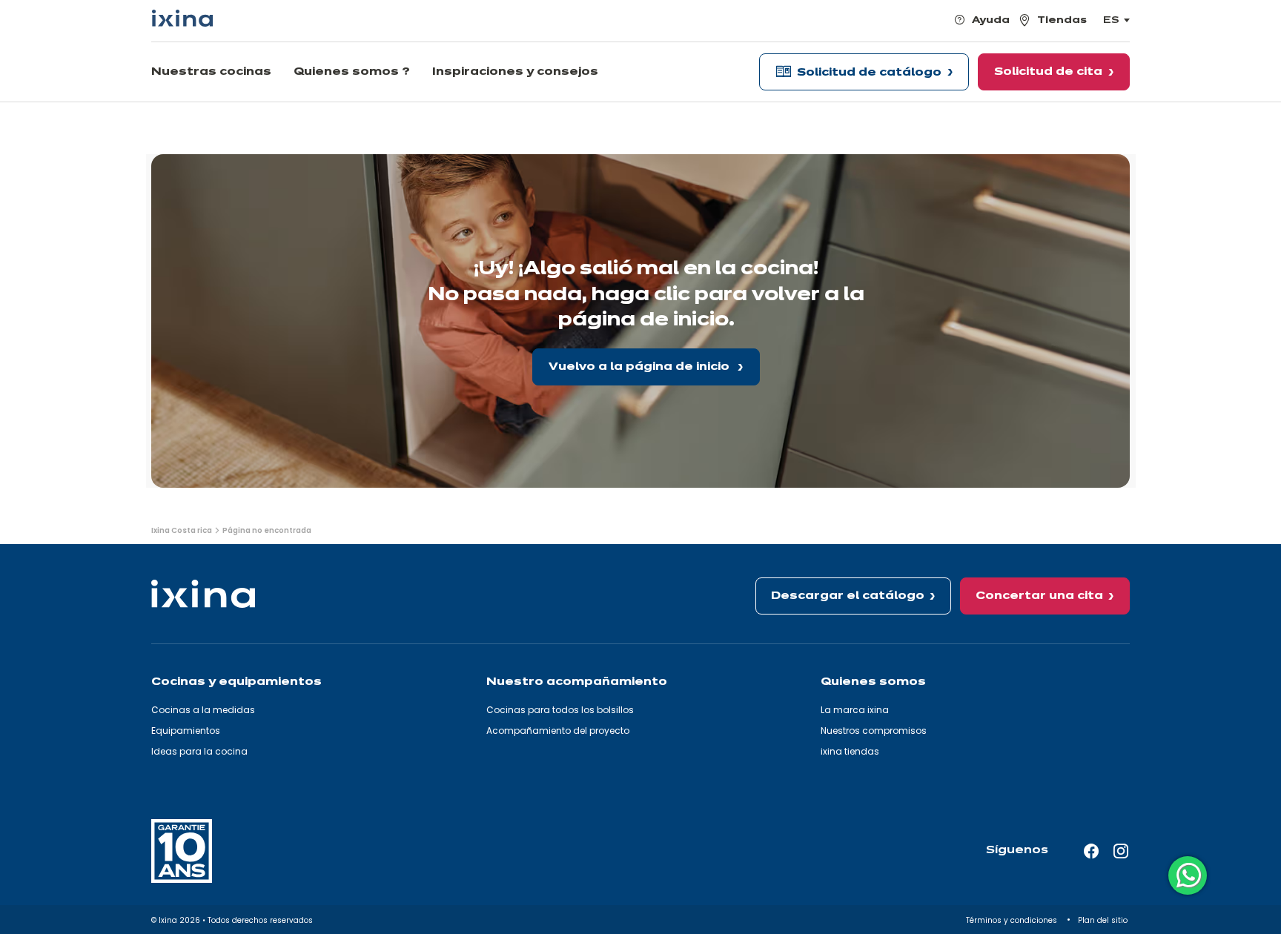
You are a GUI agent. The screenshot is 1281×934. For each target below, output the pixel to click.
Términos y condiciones (1012, 920)
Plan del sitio (1104, 920)
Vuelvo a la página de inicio (640, 367)
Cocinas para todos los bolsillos (560, 709)
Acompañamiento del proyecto (557, 730)
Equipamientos (185, 730)
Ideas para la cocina (199, 751)
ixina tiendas (850, 751)
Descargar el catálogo (847, 596)
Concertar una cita (1039, 596)
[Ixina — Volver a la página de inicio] (182, 18)
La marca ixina (855, 709)
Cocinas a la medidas (203, 709)
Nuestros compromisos (874, 730)
